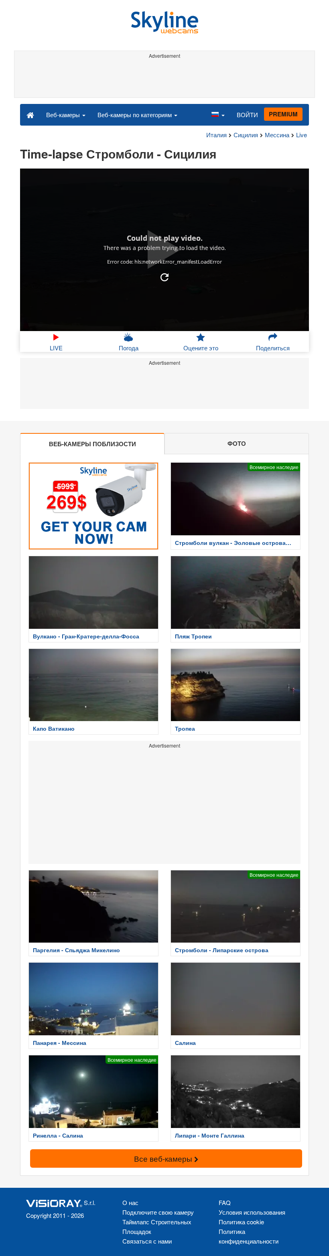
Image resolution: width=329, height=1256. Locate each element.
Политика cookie (241, 1221)
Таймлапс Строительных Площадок (156, 1226)
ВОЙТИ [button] (247, 114)
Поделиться (273, 347)
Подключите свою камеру (158, 1212)
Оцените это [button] (200, 347)
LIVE (56, 347)
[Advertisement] (163, 79)
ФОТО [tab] (236, 443)
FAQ (225, 1202)
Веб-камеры (63, 114)
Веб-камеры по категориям (135, 114)
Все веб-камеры (164, 1158)
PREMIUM (283, 114)
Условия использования (252, 1212)
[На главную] (30, 114)
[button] (218, 114)
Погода (128, 347)
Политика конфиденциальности (248, 1236)
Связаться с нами (147, 1241)
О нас (130, 1202)
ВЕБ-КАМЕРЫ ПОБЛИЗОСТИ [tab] (92, 443)
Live (301, 134)
